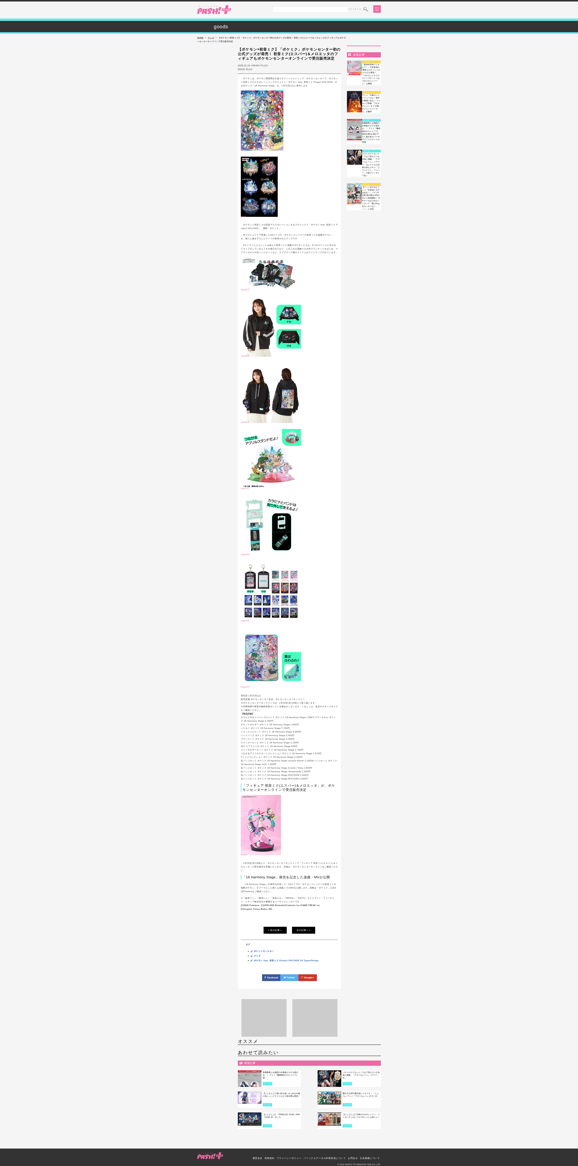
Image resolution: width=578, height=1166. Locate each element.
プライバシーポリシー (289, 1158)
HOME (200, 38)
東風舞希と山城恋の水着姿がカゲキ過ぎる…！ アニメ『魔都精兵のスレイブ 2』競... (280, 1075)
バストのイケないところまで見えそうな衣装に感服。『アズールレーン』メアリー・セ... (361, 1075)
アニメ (366, 62)
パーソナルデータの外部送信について (325, 1158)
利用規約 (270, 1158)
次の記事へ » (304, 930)
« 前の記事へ (275, 930)
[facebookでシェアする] (271, 979)
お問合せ (353, 1158)
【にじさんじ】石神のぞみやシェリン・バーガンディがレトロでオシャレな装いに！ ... (361, 1117)
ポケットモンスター (264, 951)
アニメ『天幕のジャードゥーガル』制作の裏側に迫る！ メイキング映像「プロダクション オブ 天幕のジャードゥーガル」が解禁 (371, 103)
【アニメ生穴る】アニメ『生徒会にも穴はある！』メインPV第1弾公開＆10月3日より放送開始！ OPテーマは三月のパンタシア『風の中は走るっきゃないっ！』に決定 (371, 198)
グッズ (211, 38)
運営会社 (258, 1158)
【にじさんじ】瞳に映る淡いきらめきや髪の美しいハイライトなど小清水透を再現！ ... (281, 1096)
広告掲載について (370, 1158)
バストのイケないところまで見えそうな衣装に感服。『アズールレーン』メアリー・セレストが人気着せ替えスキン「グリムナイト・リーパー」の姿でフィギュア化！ (371, 165)
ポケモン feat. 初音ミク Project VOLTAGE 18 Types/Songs (286, 960)
